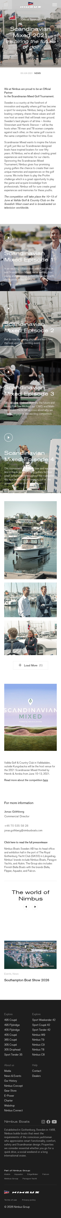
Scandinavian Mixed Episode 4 (29, 456)
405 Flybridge (12, 1029)
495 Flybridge (12, 1025)
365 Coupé (10, 1039)
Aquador (18, 1174)
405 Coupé (10, 1034)
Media (7, 1070)
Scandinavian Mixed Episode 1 (29, 256)
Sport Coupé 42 (41, 1025)
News (37, 73)
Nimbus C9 (38, 1044)
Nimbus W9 (38, 1034)
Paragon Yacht (30, 1178)
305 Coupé (10, 1044)
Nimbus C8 (38, 1054)
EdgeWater (32, 1174)
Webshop (9, 1105)
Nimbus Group (11, 1178)
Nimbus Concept (13, 1085)
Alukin (7, 1174)
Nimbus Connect (13, 1110)
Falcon (45, 1174)
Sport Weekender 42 (43, 1019)
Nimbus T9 (38, 1039)
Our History (10, 1080)
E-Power (9, 1095)
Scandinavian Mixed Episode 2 (29, 327)
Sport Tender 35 (13, 1054)
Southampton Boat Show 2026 (26, 980)
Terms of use (10, 1200)
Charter (8, 1100)
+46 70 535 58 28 (16, 825)
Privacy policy (29, 1200)
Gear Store (10, 1090)
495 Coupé (10, 1019)
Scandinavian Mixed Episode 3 (29, 390)
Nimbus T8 (38, 1049)
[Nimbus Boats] (30, 5)
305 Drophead (12, 1049)
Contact (36, 1070)
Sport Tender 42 (41, 1029)
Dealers (36, 1075)
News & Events (12, 1075)
